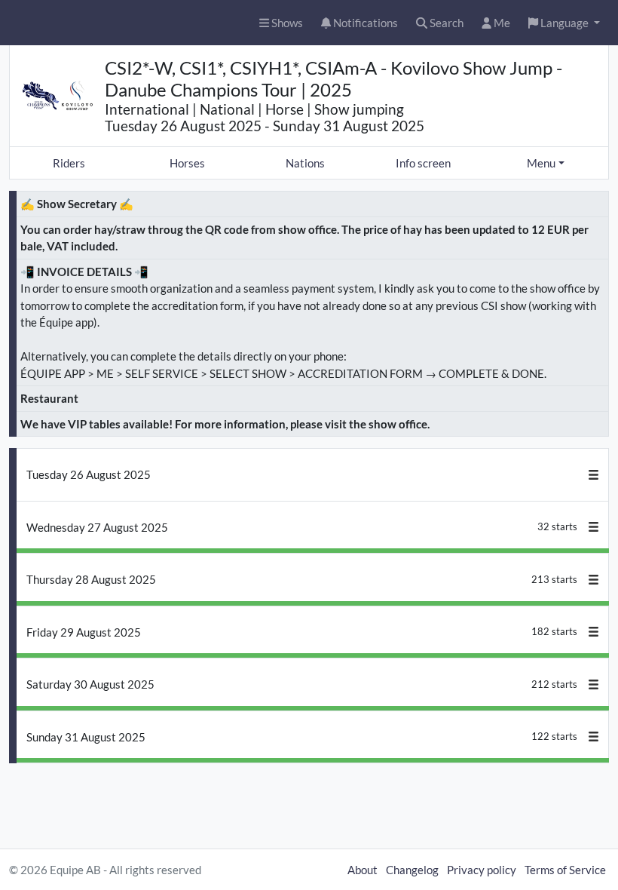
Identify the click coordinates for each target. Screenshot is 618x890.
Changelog (412, 869)
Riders (69, 163)
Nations (305, 163)
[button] (564, 23)
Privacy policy (481, 869)
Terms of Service (565, 869)
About (362, 869)
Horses (187, 163)
